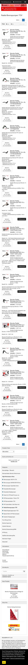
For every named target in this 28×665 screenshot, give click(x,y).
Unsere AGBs (5, 552)
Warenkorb (22, 45)
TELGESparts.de (6, 2)
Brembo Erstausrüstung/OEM (9, 529)
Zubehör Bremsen (6, 526)
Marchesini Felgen (6, 538)
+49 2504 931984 (18, 1)
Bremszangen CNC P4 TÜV (10, 479)
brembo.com (14, 461)
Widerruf (4, 554)
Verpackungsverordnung (8, 555)
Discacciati (4, 541)
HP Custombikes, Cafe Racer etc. (11, 504)
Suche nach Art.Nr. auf (14, 460)
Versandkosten (8, 48)
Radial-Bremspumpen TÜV (10, 9)
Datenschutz (5, 551)
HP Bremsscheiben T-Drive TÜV (11, 498)
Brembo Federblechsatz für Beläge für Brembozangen (14, 592)
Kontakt (4, 560)
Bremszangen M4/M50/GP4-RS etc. (12, 482)
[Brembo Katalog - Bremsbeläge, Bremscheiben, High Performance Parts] (14, 614)
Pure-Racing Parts (6, 520)
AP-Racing (4, 532)
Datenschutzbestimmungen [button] (17, 658)
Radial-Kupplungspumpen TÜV (10, 510)
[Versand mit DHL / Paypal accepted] (14, 627)
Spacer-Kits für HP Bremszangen (11, 513)
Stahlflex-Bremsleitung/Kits (8, 535)
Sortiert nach (22, 24)
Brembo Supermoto (7, 523)
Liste (8, 24)
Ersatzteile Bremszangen (9, 489)
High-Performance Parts (10, 8)
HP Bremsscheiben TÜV (9, 501)
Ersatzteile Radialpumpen (9, 492)
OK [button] (4, 662)
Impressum (5, 561)
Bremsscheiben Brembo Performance (11, 473)
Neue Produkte (5, 581)
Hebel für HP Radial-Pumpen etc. (11, 495)
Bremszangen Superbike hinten (11, 485)
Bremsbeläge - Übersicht (8, 470)
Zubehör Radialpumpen (9, 517)
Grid (13, 24)
